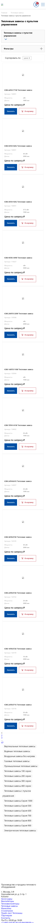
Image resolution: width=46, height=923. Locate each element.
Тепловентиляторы (10, 903)
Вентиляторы (7, 901)
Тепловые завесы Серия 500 (17, 805)
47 (2, 742)
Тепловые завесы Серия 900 (17, 825)
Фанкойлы (6, 908)
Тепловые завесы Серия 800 (17, 820)
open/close (6, 39)
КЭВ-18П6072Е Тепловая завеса (18, 649)
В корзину (29, 111)
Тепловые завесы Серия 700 (17, 815)
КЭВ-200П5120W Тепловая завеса (18, 313)
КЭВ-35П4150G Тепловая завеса (18, 202)
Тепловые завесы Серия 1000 (18, 800)
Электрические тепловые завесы (20, 830)
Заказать (11, 111)
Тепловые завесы (17, 13)
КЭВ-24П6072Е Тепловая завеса (18, 593)
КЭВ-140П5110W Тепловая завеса (18, 369)
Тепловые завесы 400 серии (17, 786)
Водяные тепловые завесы (17, 751)
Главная (4, 13)
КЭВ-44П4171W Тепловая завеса (18, 90)
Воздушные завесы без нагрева (19, 756)
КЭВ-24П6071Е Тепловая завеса (18, 704)
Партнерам (6, 915)
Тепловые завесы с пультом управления (16, 16)
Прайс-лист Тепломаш (11, 913)
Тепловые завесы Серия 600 (17, 810)
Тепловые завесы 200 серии (17, 776)
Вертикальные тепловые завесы (19, 746)
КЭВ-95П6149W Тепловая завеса (18, 258)
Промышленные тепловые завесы (20, 766)
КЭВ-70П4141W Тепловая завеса (18, 425)
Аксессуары (6, 898)
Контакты (5, 918)
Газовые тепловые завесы (16, 761)
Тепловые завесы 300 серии (17, 781)
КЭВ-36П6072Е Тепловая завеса (18, 537)
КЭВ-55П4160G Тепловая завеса (18, 146)
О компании (7, 910)
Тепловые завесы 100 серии (17, 771)
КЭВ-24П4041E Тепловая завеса (18, 481)
